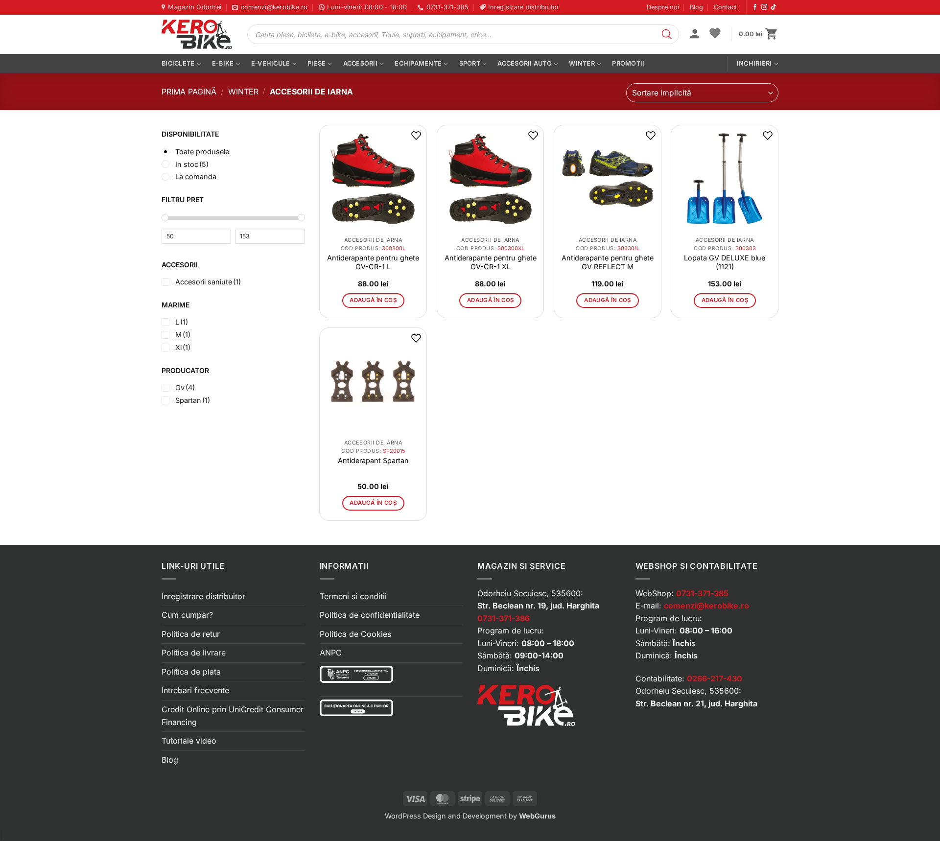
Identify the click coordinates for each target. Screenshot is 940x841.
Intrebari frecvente (195, 690)
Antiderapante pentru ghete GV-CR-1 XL (491, 262)
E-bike (223, 63)
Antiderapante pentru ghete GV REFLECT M (608, 262)
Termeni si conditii (353, 596)
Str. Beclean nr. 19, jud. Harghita (538, 605)
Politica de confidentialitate (370, 615)
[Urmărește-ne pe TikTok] (773, 7)
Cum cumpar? (187, 615)
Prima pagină (189, 91)
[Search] (667, 34)
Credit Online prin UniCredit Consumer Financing (233, 715)
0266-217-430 (714, 678)
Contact (725, 7)
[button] (695, 34)
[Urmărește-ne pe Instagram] (764, 7)
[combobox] (702, 92)
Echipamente (418, 63)
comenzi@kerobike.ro (706, 605)
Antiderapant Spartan (373, 460)
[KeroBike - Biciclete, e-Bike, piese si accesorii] (197, 34)
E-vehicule (270, 63)
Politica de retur (191, 634)
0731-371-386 (503, 618)
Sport (469, 63)
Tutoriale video (189, 741)
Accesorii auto (524, 63)
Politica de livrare (194, 652)
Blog (696, 7)
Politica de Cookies (355, 634)
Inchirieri (754, 63)
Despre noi (663, 7)
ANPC (331, 652)
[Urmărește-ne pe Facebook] (755, 7)
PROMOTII (628, 63)
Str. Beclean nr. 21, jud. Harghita (696, 703)
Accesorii (360, 63)
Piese (316, 63)
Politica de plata (191, 672)
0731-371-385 (702, 593)
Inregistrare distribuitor (203, 596)
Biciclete (178, 63)
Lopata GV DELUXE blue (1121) (724, 262)
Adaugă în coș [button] (373, 300)
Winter (582, 63)
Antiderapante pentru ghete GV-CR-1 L (373, 262)
